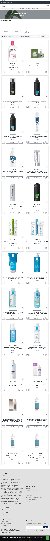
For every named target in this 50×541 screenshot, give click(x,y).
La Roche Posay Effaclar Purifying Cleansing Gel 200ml (13, 277)
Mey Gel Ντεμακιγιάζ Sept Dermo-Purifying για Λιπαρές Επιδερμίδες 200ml (37, 457)
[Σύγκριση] (22, 283)
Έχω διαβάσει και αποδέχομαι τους (36, 530)
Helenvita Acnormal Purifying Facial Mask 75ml (37, 242)
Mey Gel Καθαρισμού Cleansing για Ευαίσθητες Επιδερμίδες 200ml (37, 420)
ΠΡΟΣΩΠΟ (22, 8)
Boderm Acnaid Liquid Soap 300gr (37, 66)
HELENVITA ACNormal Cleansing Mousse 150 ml (13, 242)
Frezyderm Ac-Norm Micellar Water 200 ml (37, 101)
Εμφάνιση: (42, 36)
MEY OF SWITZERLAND (37, 381)
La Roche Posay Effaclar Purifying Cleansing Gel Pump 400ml (37, 277)
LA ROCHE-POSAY (13, 274)
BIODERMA (12, 63)
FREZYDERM (13, 98)
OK (47, 538)
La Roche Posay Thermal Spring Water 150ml (13, 384)
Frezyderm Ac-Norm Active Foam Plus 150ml (12, 101)
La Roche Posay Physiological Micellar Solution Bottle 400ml (37, 348)
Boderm (37, 63)
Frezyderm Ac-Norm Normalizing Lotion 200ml (13, 137)
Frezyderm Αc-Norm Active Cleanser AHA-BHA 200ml (37, 207)
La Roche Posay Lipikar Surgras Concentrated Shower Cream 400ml (37, 313)
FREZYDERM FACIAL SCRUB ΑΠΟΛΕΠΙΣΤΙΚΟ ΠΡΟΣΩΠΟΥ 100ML (37, 172)
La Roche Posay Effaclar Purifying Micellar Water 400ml (13, 313)
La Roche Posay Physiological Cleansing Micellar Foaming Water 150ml (13, 349)
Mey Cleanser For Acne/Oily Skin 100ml (37, 384)
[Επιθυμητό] (19, 283)
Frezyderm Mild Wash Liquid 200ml (12, 206)
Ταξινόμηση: (22, 36)
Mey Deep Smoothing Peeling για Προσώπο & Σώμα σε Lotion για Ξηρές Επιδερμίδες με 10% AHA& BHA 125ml (12, 421)
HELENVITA (12, 239)
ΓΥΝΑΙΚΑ (16, 8)
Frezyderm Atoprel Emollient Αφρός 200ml (37, 137)
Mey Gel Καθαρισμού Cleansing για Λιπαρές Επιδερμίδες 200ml (13, 456)
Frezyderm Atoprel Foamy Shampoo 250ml (13, 172)
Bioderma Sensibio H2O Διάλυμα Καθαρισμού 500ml (13, 66)
